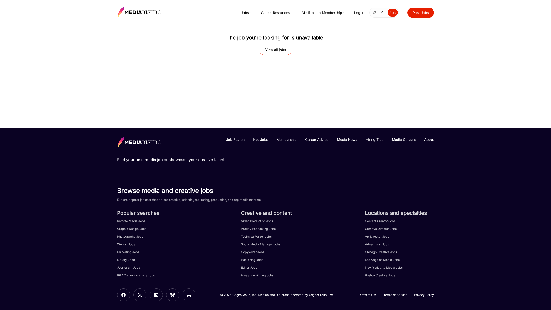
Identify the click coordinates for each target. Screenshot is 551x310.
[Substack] (189, 294)
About (429, 139)
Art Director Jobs (377, 236)
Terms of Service (395, 295)
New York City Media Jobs (384, 267)
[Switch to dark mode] (383, 13)
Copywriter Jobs (252, 252)
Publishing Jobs (252, 260)
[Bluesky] (172, 294)
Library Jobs (126, 260)
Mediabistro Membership (322, 13)
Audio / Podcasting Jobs (258, 229)
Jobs (245, 13)
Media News (347, 139)
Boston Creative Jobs (380, 275)
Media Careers (404, 139)
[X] (139, 294)
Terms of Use (367, 295)
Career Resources (275, 13)
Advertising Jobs (377, 244)
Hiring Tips (374, 139)
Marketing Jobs (128, 252)
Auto (392, 12)
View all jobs (275, 50)
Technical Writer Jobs (256, 236)
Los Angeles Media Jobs (382, 260)
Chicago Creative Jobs (381, 252)
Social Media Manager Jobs (260, 244)
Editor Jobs (249, 267)
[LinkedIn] (156, 294)
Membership (287, 139)
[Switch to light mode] (374, 13)
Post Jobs (421, 13)
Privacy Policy (424, 295)
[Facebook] (123, 294)
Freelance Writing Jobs (257, 275)
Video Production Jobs (257, 221)
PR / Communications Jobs (136, 275)
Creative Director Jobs (381, 229)
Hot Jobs (260, 139)
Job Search (235, 139)
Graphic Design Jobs (131, 229)
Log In (359, 13)
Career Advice (316, 139)
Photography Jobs (130, 236)
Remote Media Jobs (131, 221)
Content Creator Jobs (380, 221)
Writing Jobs (126, 244)
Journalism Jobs (128, 267)
